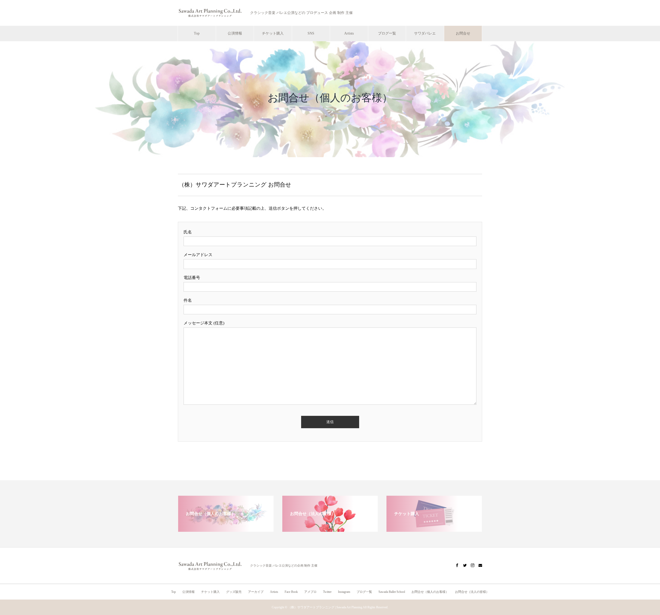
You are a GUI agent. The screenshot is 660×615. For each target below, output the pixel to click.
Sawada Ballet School (391, 592)
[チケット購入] (434, 529)
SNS (311, 33)
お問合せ (463, 33)
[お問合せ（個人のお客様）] (226, 529)
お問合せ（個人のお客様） (430, 592)
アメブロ (310, 592)
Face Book (291, 592)
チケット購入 (273, 33)
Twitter (327, 592)
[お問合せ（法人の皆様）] (330, 529)
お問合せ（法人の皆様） (472, 592)
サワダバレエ (425, 33)
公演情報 (235, 33)
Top (197, 33)
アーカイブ (255, 592)
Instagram (344, 592)
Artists (349, 33)
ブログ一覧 (387, 33)
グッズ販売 (234, 592)
